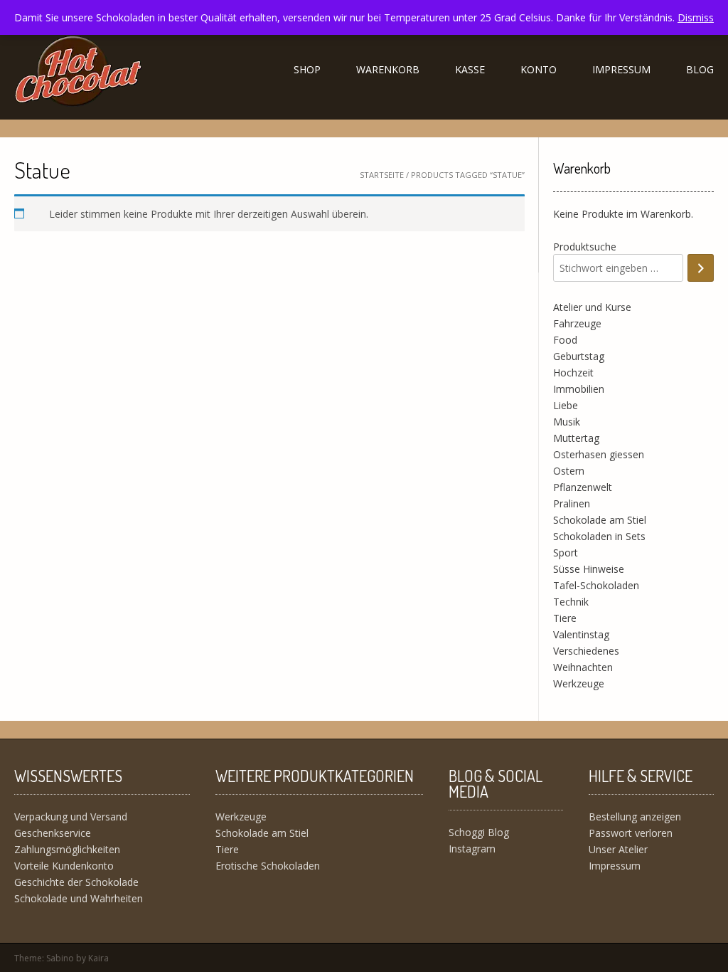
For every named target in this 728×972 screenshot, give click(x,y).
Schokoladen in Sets (599, 536)
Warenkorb (387, 69)
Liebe (565, 405)
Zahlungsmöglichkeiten (67, 849)
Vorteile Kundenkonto (64, 865)
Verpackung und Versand (70, 816)
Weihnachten (583, 667)
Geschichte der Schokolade (76, 882)
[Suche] (700, 268)
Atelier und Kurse (592, 307)
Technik (571, 601)
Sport (565, 552)
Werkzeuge (578, 683)
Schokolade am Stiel (599, 520)
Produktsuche (584, 246)
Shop (307, 69)
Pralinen (571, 503)
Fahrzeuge (577, 323)
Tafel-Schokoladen (596, 585)
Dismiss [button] (696, 17)
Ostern (568, 470)
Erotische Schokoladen (267, 865)
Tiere (565, 618)
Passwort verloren (631, 833)
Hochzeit (573, 372)
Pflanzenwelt (582, 487)
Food (565, 340)
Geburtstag (578, 356)
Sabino (60, 958)
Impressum (621, 69)
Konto (538, 69)
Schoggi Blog (479, 832)
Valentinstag (581, 634)
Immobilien (578, 389)
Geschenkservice (52, 833)
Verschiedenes (586, 650)
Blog (700, 69)
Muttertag (576, 438)
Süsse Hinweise (588, 569)
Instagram (472, 848)
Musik (566, 421)
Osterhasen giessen (598, 454)
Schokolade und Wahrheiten (78, 898)
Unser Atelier (618, 849)
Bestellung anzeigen (635, 816)
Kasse (470, 69)
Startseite (382, 174)
